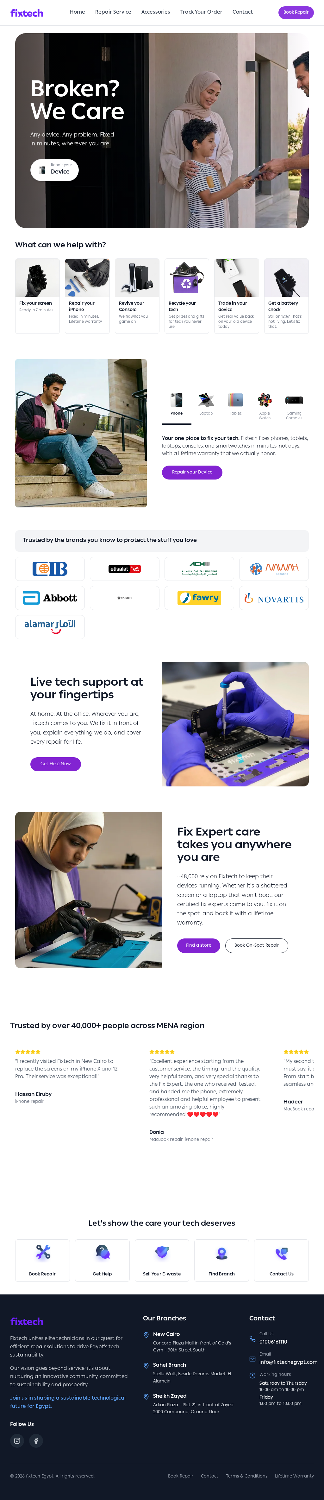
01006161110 (273, 1342)
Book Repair (296, 12)
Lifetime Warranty (294, 1476)
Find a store (198, 945)
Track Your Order (201, 12)
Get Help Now (55, 764)
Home (77, 12)
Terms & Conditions (246, 1476)
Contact (243, 12)
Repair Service (113, 12)
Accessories (155, 12)
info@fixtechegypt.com (288, 1363)
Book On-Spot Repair (256, 945)
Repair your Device (192, 472)
